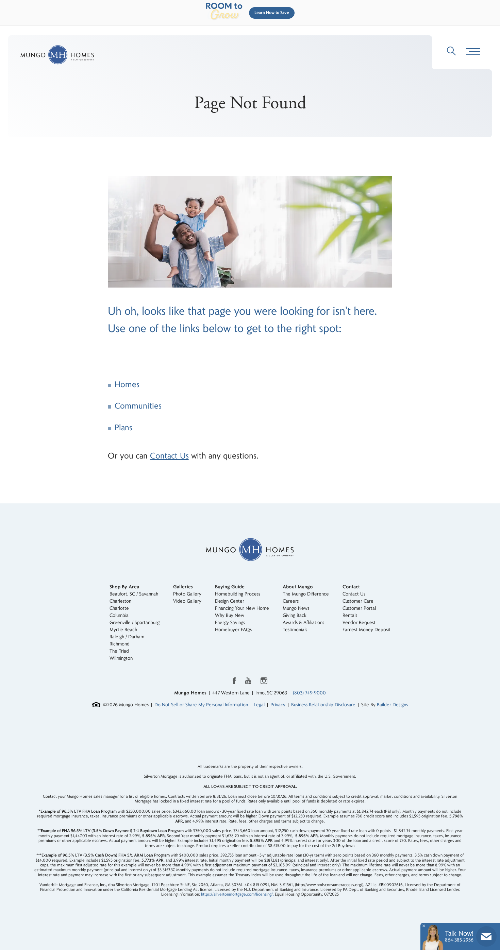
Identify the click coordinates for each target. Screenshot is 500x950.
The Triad (119, 651)
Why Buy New (229, 615)
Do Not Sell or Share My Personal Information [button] (201, 705)
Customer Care (358, 601)
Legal (259, 705)
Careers (291, 601)
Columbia (119, 615)
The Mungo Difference (306, 594)
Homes (127, 385)
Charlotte (119, 608)
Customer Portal (359, 608)
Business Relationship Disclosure (323, 705)
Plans (123, 428)
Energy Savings (230, 622)
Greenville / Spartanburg (135, 622)
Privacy (277, 705)
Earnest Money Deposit (366, 630)
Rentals (350, 615)
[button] (270, 13)
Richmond (120, 644)
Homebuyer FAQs (233, 630)
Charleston (120, 601)
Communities (138, 406)
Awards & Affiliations (303, 622)
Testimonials (295, 630)
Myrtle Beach (123, 630)
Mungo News (296, 608)
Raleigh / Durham (127, 637)
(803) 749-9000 (309, 693)
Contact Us (169, 456)
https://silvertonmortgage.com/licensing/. (237, 894)
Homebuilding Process (237, 594)
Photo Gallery (187, 594)
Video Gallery (187, 601)
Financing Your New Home (242, 608)
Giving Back (294, 615)
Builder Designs (392, 705)
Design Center (229, 601)
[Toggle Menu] (473, 52)
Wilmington (121, 658)
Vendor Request (359, 622)
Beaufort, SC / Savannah (134, 594)
